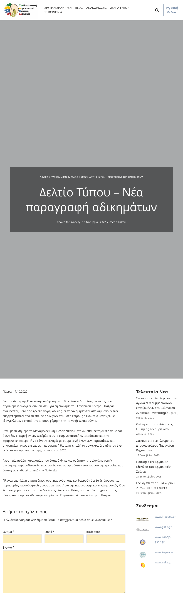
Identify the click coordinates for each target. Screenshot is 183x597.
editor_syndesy (71, 222)
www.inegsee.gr (165, 517)
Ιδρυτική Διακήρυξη (58, 8)
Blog (79, 8)
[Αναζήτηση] (157, 10)
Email (49, 532)
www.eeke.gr (163, 562)
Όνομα (8, 532)
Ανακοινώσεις (96, 8)
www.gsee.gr (163, 527)
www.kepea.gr (164, 552)
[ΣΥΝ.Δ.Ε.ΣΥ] (20, 10)
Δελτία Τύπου (119, 8)
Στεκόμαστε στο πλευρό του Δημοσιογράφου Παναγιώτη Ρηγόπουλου (155, 445)
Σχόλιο (8, 547)
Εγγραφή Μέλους (172, 10)
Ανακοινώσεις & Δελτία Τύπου (69, 176)
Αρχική (44, 176)
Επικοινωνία (53, 12)
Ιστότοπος (93, 532)
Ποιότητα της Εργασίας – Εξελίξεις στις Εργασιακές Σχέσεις (153, 466)
